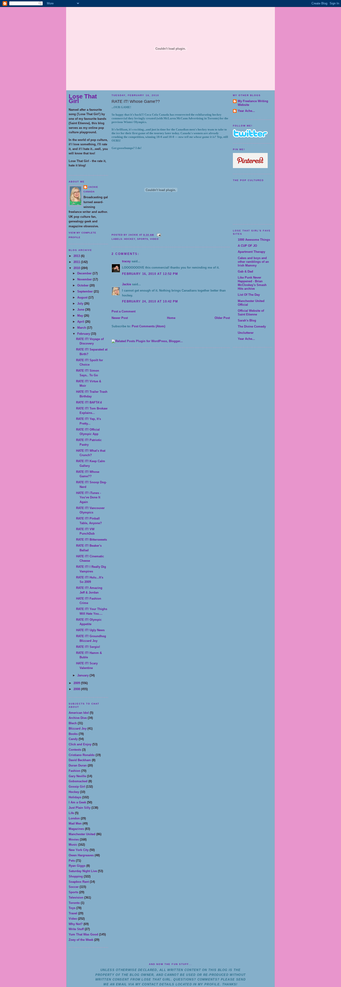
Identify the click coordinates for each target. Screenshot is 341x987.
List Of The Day (249, 294)
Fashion (74, 771)
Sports (73, 892)
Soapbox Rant (79, 881)
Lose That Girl (83, 98)
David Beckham (80, 760)
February (84, 333)
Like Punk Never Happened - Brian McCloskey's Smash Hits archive (252, 283)
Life (71, 813)
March (82, 327)
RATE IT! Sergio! (88, 647)
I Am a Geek (77, 802)
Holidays (75, 797)
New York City (79, 850)
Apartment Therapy (251, 251)
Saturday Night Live (83, 871)
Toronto (74, 903)
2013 (77, 256)
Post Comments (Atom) (148, 326)
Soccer (74, 887)
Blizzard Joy (78, 728)
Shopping (76, 876)
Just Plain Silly (79, 807)
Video (73, 918)
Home (171, 318)
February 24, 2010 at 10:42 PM (150, 301)
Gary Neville (77, 776)
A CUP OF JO (247, 245)
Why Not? (76, 924)
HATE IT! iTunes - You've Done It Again (88, 497)
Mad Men (75, 823)
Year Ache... (246, 111)
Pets (72, 860)
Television (76, 897)
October (83, 285)
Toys (72, 908)
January (83, 675)
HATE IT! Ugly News (90, 630)
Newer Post (120, 318)
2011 (77, 262)
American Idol (79, 712)
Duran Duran (78, 765)
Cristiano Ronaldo (82, 755)
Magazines (76, 829)
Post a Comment (123, 311)
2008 (77, 689)
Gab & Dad (245, 271)
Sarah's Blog (247, 320)
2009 (77, 683)
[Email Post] (158, 235)
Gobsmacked (78, 781)
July (80, 303)
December (85, 273)
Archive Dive (78, 718)
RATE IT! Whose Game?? (136, 101)
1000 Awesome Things (254, 239)
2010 (77, 268)
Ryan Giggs (77, 865)
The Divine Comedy (252, 326)
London (74, 818)
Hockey (74, 792)
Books (73, 734)
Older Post (222, 318)
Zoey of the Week (81, 940)
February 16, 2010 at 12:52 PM (150, 274)
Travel (73, 913)
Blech (73, 723)
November (85, 279)
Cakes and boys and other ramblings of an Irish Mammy (253, 261)
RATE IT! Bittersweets (91, 539)
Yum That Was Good (83, 934)
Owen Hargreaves (81, 855)
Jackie (93, 187)
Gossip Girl (77, 786)
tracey (126, 261)
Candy (73, 739)
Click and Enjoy (80, 744)
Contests (75, 749)
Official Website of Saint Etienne (251, 312)
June (81, 309)
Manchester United (82, 834)
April (81, 321)
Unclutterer (246, 332)
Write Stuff (76, 929)
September (85, 291)
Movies (74, 839)
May (80, 315)
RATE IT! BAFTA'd (89, 402)
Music (73, 844)
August (82, 297)
